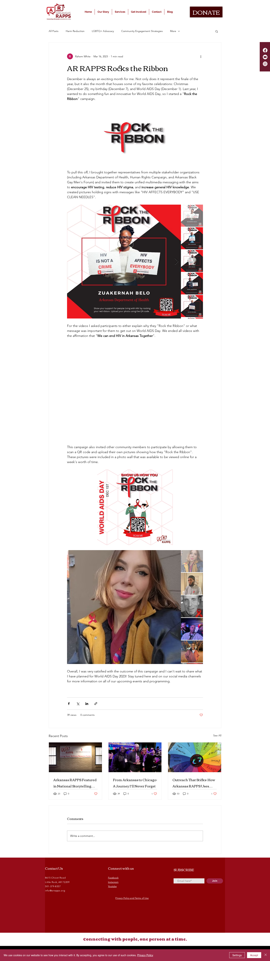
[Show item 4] (192, 283)
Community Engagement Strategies (142, 31)
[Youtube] (265, 57)
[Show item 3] (192, 261)
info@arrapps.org (55, 890)
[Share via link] (96, 703)
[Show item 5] (192, 306)
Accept (254, 955)
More (173, 31)
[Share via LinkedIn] (87, 703)
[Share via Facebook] (69, 703)
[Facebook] (265, 50)
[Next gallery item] (176, 261)
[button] (216, 31)
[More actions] (201, 56)
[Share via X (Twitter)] (78, 703)
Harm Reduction (75, 31)
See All (217, 735)
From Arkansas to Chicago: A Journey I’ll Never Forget (135, 783)
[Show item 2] (192, 238)
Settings (237, 955)
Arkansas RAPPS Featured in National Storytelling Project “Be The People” (75, 783)
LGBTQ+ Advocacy (103, 31)
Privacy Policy (145, 955)
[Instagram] (265, 64)
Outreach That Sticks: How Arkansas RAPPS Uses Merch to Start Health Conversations (193, 783)
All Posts (53, 31)
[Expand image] (124, 261)
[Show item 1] (192, 216)
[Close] (265, 955)
